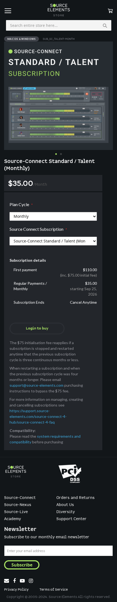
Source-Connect (20, 498)
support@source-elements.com (36, 385)
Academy (12, 519)
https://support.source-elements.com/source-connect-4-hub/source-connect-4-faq (38, 416)
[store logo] (58, 10)
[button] (56, 154)
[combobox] (58, 25)
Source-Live (16, 512)
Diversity (65, 512)
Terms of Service (53, 589)
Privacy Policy (16, 589)
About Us (65, 505)
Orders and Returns (75, 498)
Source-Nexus (17, 505)
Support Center (71, 519)
